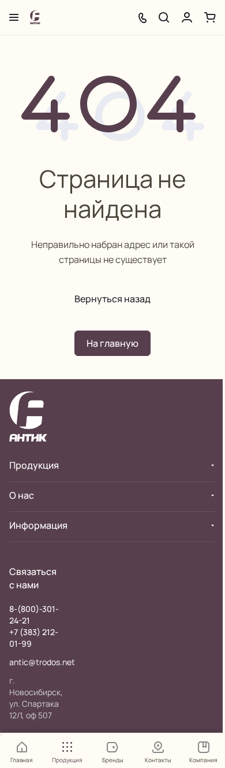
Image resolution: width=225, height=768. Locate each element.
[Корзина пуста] (210, 17)
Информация (38, 525)
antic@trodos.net (42, 661)
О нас (21, 495)
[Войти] (187, 17)
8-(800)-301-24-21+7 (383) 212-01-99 (34, 626)
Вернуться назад (112, 298)
